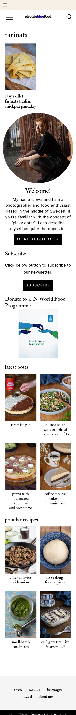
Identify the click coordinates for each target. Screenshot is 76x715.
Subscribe (38, 285)
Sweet (18, 689)
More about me (35, 239)
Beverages (54, 689)
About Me (46, 696)
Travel (27, 696)
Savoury (35, 689)
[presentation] (20, 66)
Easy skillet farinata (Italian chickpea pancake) (20, 101)
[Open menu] (9, 17)
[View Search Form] (69, 17)
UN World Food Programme (35, 302)
